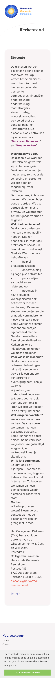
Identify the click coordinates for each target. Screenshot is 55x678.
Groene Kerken (26, 145)
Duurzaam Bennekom (26, 141)
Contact (6, 644)
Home (5, 640)
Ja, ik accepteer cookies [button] (27, 672)
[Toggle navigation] (49, 5)
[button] (18, 665)
